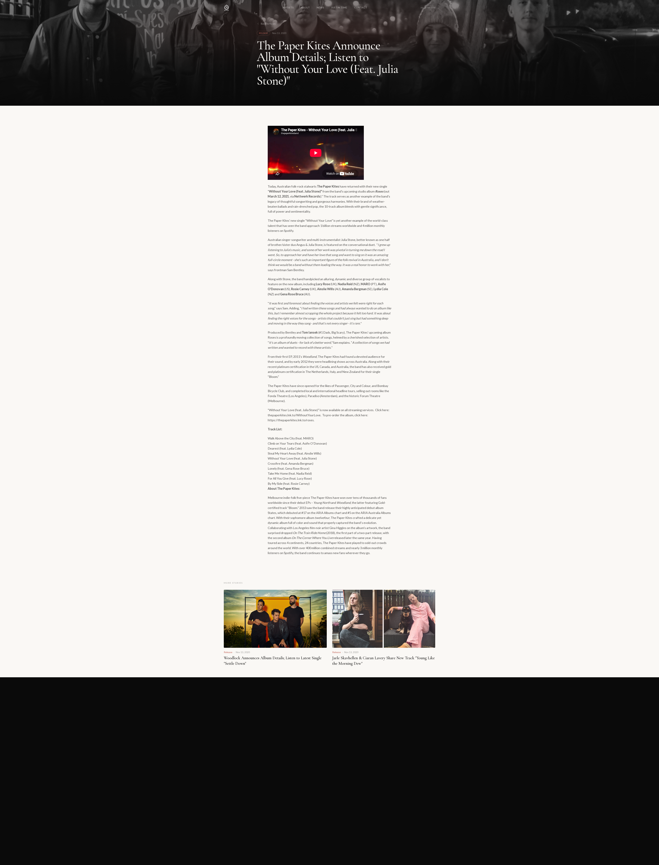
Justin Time (339, 7)
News (320, 7)
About (305, 7)
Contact (360, 7)
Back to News (268, 23)
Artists (288, 7)
